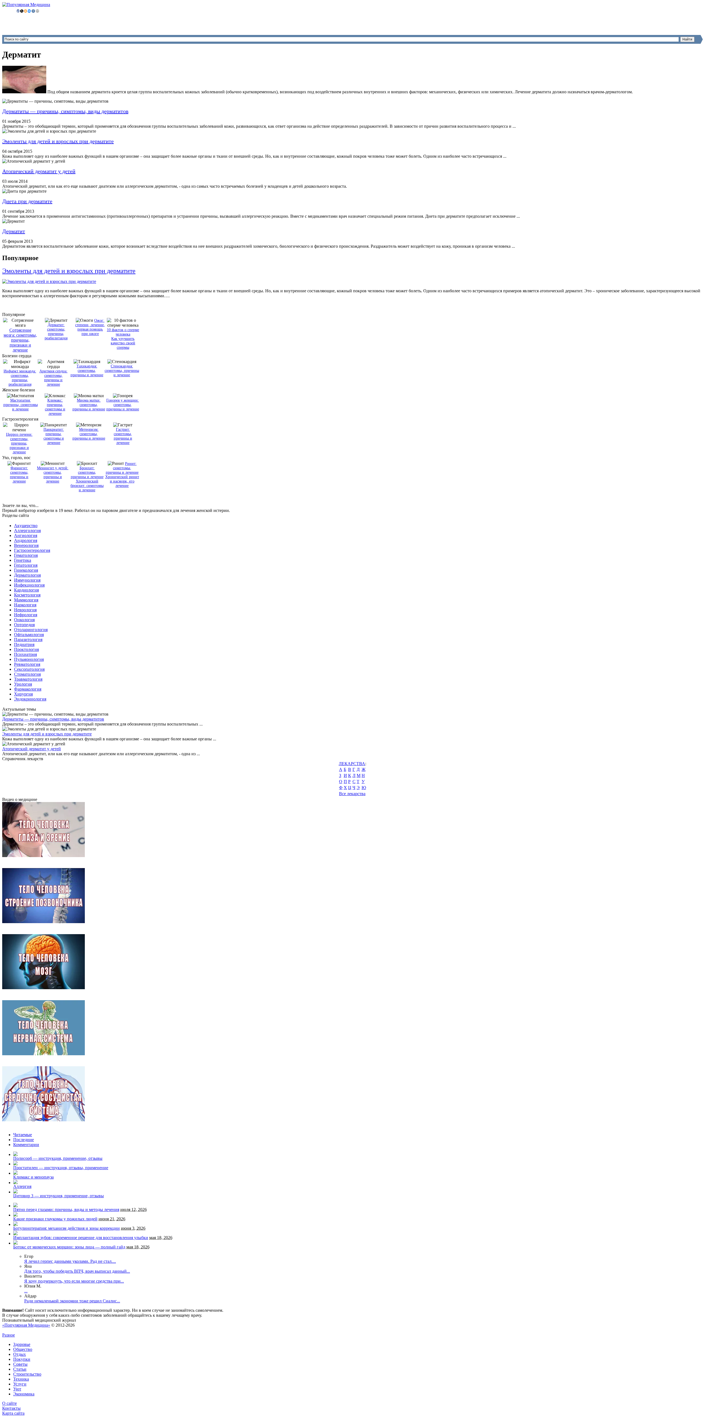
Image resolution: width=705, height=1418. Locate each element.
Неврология (25, 609)
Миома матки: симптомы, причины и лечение (88, 404)
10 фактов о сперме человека (123, 332)
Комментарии (26, 1144)
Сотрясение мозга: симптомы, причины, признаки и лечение (20, 340)
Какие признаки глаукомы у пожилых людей (55, 1219)
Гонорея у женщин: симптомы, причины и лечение (122, 404)
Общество (22, 1349)
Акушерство (25, 525)
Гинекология (26, 570)
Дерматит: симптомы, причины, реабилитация (56, 331)
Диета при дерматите (27, 201)
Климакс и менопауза (33, 1177)
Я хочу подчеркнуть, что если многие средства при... (74, 1281)
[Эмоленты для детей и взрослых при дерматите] (49, 281)
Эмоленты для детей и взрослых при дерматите (58, 141)
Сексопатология (29, 669)
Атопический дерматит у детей (38, 171)
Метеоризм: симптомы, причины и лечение (88, 433)
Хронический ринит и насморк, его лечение (122, 481)
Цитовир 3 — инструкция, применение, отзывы (58, 1195)
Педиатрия (24, 644)
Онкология (24, 619)
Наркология (25, 604)
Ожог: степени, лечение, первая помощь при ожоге (90, 327)
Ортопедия (24, 624)
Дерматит (13, 231)
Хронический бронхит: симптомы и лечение (87, 485)
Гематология (26, 555)
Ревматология (27, 664)
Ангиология (25, 535)
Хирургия (23, 694)
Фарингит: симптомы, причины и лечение (19, 474)
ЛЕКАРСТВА (352, 763)
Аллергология (27, 530)
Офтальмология (29, 634)
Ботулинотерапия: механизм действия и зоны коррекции (66, 1228)
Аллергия (22, 1186)
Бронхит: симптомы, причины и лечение (87, 472)
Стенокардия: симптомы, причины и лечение (122, 370)
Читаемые (22, 1134)
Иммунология (27, 580)
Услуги (19, 1384)
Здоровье (21, 1344)
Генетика (22, 560)
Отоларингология (31, 629)
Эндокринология (30, 699)
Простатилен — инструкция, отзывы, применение (60, 1167)
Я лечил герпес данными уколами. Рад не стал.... (70, 1261)
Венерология (26, 545)
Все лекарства (352, 793)
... (26, 1291)
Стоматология (27, 674)
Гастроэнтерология (32, 550)
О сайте (9, 1403)
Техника (21, 1379)
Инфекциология (29, 585)
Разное (8, 1335)
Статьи (19, 1369)
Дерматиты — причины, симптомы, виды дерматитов (65, 111)
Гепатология (25, 565)
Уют (17, 1389)
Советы (20, 1364)
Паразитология (28, 639)
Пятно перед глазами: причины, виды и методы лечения (66, 1209)
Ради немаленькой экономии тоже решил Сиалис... (72, 1301)
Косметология (27, 595)
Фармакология (27, 689)
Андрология (25, 540)
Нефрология (25, 614)
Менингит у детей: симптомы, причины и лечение (52, 474)
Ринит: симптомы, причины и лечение (122, 468)
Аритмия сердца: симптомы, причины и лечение (53, 377)
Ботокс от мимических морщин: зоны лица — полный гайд (69, 1247)
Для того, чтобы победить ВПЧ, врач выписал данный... (77, 1271)
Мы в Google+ (28, 1330)
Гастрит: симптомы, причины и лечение (123, 436)
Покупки (21, 1359)
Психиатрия (25, 654)
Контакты (11, 1408)
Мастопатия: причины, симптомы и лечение (20, 404)
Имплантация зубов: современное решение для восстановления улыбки (80, 1237)
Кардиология (26, 590)
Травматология (28, 679)
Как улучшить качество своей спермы (123, 343)
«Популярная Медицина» (26, 1325)
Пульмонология (29, 659)
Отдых (19, 1354)
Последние (23, 1139)
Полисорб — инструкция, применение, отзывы (57, 1158)
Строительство (27, 1374)
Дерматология (27, 575)
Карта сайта (13, 1413)
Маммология (26, 600)
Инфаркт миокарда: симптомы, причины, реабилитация (20, 377)
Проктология (26, 649)
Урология (23, 684)
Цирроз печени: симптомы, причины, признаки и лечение (19, 443)
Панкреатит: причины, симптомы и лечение (54, 436)
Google (8, 1330)
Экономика (23, 1394)
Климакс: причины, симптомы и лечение (55, 407)
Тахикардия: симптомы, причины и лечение (86, 370)
